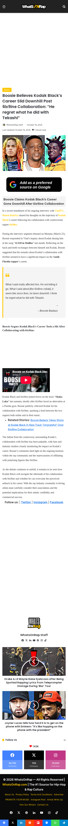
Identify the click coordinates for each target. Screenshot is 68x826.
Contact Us (42, 804)
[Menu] (4, 7)
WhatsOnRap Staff (14, 125)
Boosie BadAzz (10, 215)
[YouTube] (34, 640)
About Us (9, 794)
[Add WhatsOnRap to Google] (34, 190)
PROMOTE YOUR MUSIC (17, 799)
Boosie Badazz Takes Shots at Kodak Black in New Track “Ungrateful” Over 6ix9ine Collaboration (36, 424)
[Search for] (64, 7)
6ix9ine (13, 224)
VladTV (59, 210)
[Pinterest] (38, 640)
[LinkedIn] (30, 640)
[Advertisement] (34, 50)
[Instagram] (41, 640)
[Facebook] (23, 640)
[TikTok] (45, 640)
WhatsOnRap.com (14, 784)
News (7, 90)
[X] (26, 640)
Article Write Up (55, 799)
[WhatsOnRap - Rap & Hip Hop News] (34, 6)
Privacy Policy (22, 794)
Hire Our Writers (28, 804)
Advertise (58, 794)
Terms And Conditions (41, 794)
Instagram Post (38, 799)
